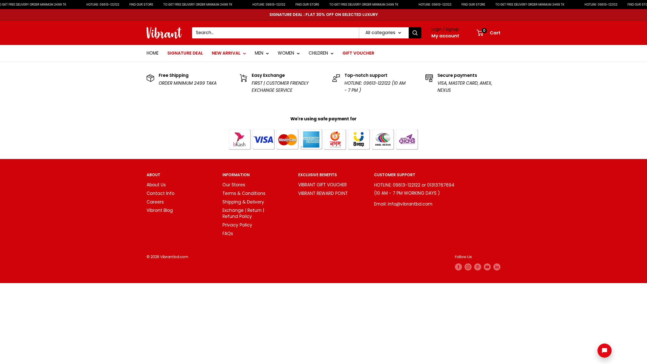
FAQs (227, 234)
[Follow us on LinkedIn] (496, 267)
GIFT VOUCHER (358, 53)
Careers (155, 202)
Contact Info (160, 193)
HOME (152, 53)
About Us (156, 185)
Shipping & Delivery (243, 202)
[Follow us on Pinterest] (477, 267)
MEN (259, 53)
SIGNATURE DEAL (185, 53)
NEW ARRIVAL (226, 53)
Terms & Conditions (243, 193)
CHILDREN (318, 53)
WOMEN (286, 53)
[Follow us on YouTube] (487, 267)
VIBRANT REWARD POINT (323, 193)
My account (445, 36)
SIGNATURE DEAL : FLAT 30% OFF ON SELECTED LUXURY (323, 14)
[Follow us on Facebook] (458, 267)
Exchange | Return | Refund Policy (243, 213)
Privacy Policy (237, 225)
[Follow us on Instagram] (468, 267)
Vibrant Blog (160, 210)
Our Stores (233, 185)
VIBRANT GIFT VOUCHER (322, 185)
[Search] (415, 32)
